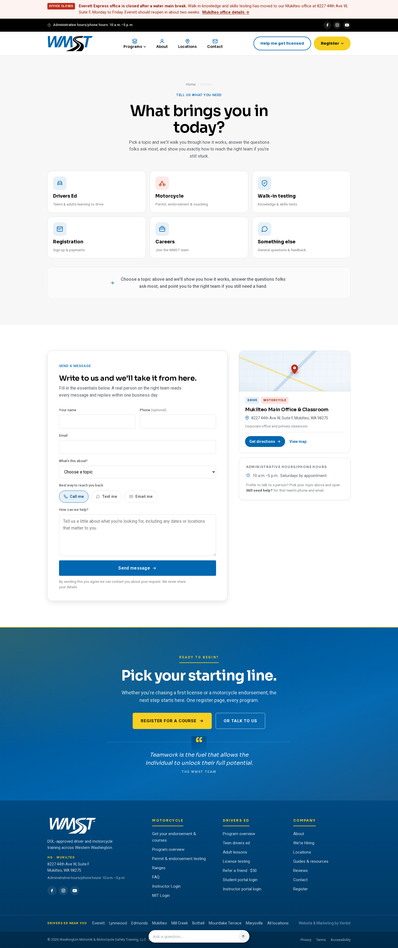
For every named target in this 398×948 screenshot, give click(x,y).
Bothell (198, 923)
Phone (153, 410)
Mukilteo (159, 923)
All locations (278, 923)
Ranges (158, 867)
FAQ (155, 877)
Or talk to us (240, 720)
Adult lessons (235, 852)
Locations (302, 852)
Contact (300, 879)
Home (190, 84)
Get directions (262, 441)
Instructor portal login (242, 889)
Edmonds (139, 923)
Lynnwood (118, 923)
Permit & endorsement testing (179, 858)
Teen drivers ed (236, 843)
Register (330, 43)
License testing (236, 861)
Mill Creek (179, 923)
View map (297, 441)
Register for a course (169, 720)
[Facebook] (327, 25)
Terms (321, 940)
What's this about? (73, 461)
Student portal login (240, 879)
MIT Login (161, 895)
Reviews (300, 870)
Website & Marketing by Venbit (325, 923)
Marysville (254, 923)
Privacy (306, 940)
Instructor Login (166, 886)
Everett (98, 923)
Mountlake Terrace (225, 923)
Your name (67, 410)
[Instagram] (337, 25)
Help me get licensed (282, 43)
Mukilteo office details (225, 12)
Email (63, 435)
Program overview (168, 849)
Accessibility (341, 940)
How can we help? (73, 510)
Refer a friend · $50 (240, 870)
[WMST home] (70, 43)
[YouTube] (347, 25)
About (298, 833)
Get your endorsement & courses (174, 837)
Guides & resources (310, 861)
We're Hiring (303, 843)
